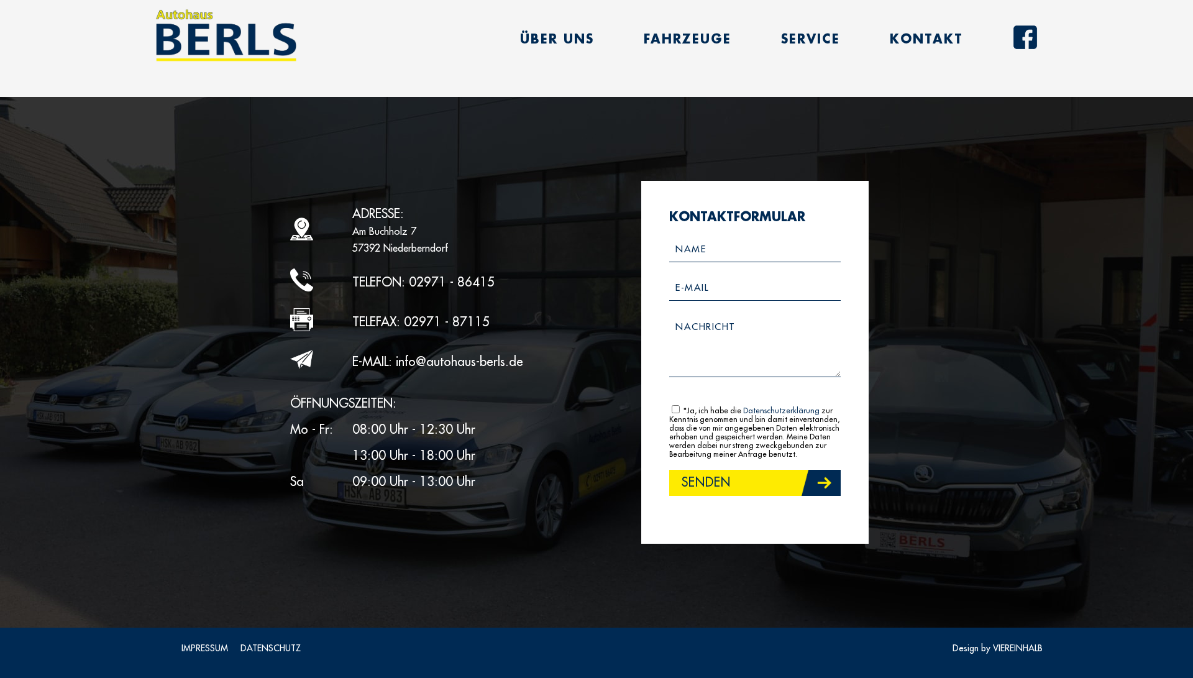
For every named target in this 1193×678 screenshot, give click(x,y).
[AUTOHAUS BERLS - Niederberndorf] (225, 35)
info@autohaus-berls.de (459, 362)
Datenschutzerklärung (781, 411)
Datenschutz (270, 648)
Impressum (204, 648)
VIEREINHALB (1018, 648)
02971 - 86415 (452, 282)
